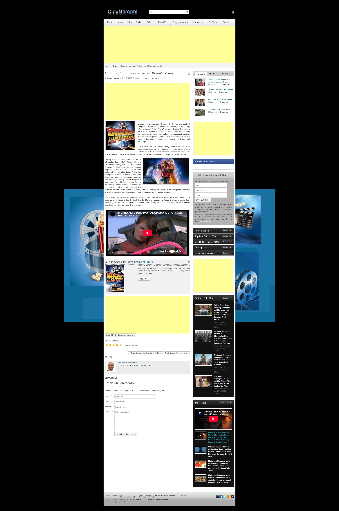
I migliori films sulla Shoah (219, 109)
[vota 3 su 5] (114, 345)
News (120, 22)
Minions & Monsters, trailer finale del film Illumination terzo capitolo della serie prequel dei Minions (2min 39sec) (219, 466)
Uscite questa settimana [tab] (212, 241)
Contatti (226, 22)
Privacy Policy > (205, 221)
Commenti (225, 73)
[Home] (123, 14)
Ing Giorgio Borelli (119, 502)
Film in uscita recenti (127, 497)
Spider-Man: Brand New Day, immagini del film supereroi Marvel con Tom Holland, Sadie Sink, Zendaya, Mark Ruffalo (222, 312)
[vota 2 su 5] (110, 345)
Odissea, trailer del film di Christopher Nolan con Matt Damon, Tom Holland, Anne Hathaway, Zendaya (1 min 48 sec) (220, 451)
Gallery (150, 22)
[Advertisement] (169, 44)
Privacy (139, 499)
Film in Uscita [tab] (212, 230)
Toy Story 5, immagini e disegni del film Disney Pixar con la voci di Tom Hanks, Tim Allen (222, 381)
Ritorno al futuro (143, 262)
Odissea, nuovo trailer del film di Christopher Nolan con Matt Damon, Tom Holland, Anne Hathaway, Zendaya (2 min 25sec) (218, 437)
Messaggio (108, 412)
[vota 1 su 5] (107, 345)
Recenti (212, 73)
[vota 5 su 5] (120, 345)
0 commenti (155, 78)
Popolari (201, 74)
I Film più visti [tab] (212, 247)
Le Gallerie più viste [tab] (212, 252)
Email (107, 401)
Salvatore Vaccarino (128, 362)
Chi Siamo (213, 22)
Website (108, 407)
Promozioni (198, 22)
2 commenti (224, 112)
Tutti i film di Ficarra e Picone (220, 99)
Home (110, 22)
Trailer (139, 22)
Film (129, 22)
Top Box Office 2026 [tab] (212, 236)
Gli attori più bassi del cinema (220, 89)
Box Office (163, 22)
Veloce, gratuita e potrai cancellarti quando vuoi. (213, 182)
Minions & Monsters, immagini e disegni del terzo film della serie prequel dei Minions (222, 360)
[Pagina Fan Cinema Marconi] (233, 12)
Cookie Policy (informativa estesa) (156, 499)
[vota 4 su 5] (117, 345)
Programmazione (181, 22)
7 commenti (224, 85)
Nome (108, 396)
